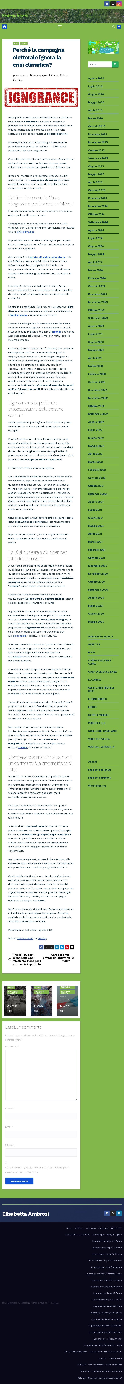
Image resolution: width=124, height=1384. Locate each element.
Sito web (9, 1145)
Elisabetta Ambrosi (14, 16)
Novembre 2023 (98, 302)
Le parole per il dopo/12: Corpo (107, 1241)
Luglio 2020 (95, 605)
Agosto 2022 (96, 421)
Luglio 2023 (95, 334)
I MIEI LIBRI (103, 1228)
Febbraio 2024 (97, 278)
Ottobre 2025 (96, 150)
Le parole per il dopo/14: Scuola (107, 1254)
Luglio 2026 (95, 86)
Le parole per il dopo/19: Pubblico (106, 1286)
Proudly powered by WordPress (16, 1303)
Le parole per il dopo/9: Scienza (99, 1345)
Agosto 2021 (95, 501)
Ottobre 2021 (96, 485)
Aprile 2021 (95, 533)
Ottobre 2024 (96, 214)
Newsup (40, 1303)
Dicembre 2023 (97, 294)
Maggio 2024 (96, 254)
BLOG (16, 43)
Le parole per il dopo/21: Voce (107, 1306)
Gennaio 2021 (96, 557)
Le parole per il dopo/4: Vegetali (106, 1319)
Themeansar (52, 1303)
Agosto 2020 (96, 597)
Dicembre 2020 (97, 565)
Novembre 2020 (98, 573)
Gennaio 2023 (96, 381)
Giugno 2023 (96, 342)
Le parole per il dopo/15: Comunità (105, 1260)
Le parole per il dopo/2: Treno (107, 1293)
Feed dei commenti (99, 777)
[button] (113, 26)
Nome (9, 1108)
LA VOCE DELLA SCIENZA (77, 1234)
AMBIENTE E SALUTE (100, 636)
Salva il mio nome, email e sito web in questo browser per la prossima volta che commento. (37, 1170)
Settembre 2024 (98, 222)
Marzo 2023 (95, 366)
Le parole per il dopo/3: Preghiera (106, 1312)
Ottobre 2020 (96, 581)
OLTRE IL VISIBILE (98, 714)
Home (69, 1228)
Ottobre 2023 (96, 310)
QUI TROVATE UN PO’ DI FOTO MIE (106, 1352)
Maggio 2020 (96, 621)
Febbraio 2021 (96, 549)
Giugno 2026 (96, 94)
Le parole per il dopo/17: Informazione (104, 1273)
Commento (12, 1046)
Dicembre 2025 (97, 134)
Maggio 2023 (96, 350)
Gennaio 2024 (96, 286)
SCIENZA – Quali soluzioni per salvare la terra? (100, 1378)
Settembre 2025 (98, 158)
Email (9, 1126)
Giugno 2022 (96, 437)
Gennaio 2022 (96, 477)
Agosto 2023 (96, 326)
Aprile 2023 (95, 358)
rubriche (103, 1358)
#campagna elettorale (46, 75)
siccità (17, 656)
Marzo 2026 (95, 118)
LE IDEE (24, 43)
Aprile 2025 (95, 182)
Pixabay (42, 938)
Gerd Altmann (25, 938)
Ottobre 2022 (96, 405)
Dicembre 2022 (97, 389)
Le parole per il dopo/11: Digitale (107, 1234)
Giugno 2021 (95, 517)
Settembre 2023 (98, 318)
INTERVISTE (116, 1228)
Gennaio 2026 (96, 126)
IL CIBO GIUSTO (97, 699)
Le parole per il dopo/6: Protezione (105, 1332)
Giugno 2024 (96, 246)
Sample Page (115, 1358)
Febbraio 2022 (97, 469)
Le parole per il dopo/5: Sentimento (105, 1325)
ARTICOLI (94, 644)
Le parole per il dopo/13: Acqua (107, 1247)
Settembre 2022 (98, 413)
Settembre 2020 (98, 589)
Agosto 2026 (96, 78)
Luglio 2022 (95, 429)
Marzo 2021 (95, 541)
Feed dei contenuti (99, 769)
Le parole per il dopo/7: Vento (108, 1339)
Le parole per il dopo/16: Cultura (106, 1267)
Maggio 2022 (96, 445)
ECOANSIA (94, 679)
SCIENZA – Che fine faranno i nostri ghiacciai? (100, 1364)
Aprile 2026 (95, 110)
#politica (17, 80)
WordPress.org (97, 785)
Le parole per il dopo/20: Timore (106, 1300)
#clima (63, 75)
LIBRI (119, 1345)
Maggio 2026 (96, 102)
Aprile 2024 (95, 262)
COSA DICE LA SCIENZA (102, 671)
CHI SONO (91, 1228)
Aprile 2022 (95, 453)
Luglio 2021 (95, 509)
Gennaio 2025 (96, 190)
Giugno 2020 (96, 613)
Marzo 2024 (95, 270)
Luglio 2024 (95, 238)
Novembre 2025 (98, 142)
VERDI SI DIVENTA (99, 738)
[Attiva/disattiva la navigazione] (59, 26)
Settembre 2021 (98, 493)
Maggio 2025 (96, 174)
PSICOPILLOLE (96, 722)
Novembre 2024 (98, 206)
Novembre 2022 (98, 397)
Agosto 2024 (96, 230)
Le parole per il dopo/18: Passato (106, 1280)
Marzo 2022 (95, 461)
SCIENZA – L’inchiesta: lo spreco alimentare (101, 1371)
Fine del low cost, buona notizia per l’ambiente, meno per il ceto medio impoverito (26, 959)
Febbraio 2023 (97, 374)
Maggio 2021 (96, 525)
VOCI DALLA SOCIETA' (39, 992)
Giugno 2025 (96, 166)
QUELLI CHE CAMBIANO (13, 992)
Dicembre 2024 (97, 198)
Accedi (92, 761)
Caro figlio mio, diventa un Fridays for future (56, 958)
